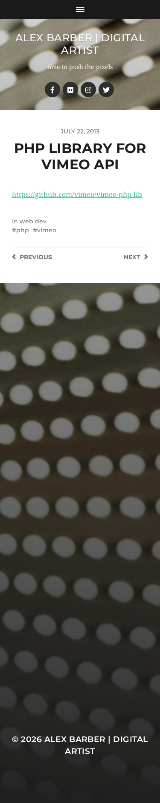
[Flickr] (70, 89)
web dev (33, 221)
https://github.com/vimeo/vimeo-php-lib (77, 195)
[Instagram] (88, 89)
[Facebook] (52, 89)
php (22, 230)
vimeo (46, 230)
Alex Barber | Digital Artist (80, 44)
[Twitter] (106, 89)
